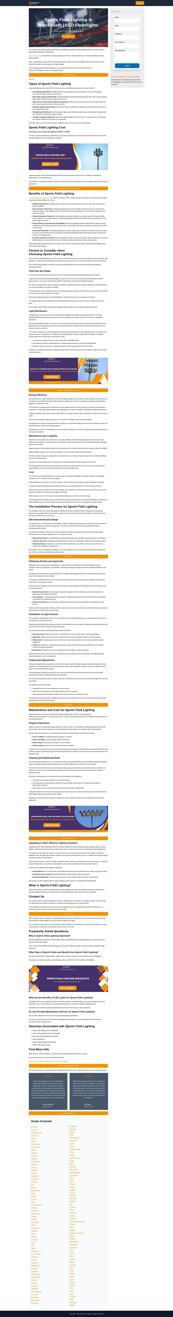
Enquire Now (68, 705)
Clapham (34, 1219)
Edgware (72, 1262)
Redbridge (34, 1271)
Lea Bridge (34, 1239)
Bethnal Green (35, 1190)
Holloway (34, 1280)
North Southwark (36, 1205)
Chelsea (33, 1260)
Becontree (34, 1285)
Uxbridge (72, 1305)
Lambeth (34, 1196)
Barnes (71, 1178)
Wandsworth (35, 1297)
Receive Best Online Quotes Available (68, 188)
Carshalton (72, 1166)
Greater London (36, 1144)
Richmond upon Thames (77, 1221)
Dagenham (72, 1129)
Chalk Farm (34, 1294)
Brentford (72, 1224)
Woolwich (34, 1158)
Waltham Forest (74, 1138)
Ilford (32, 1245)
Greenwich (32, 1061)
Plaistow (33, 1173)
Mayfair (33, 1248)
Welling (33, 1187)
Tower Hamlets (36, 1161)
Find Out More (68, 556)
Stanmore (72, 1282)
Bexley (33, 1242)
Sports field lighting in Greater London (41, 198)
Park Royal (72, 1213)
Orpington (34, 1268)
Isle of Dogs (59, 1061)
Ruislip (71, 1299)
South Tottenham (36, 1291)
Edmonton (72, 1184)
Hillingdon (72, 1296)
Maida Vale (72, 1140)
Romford (72, 1187)
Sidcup (33, 1202)
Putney (71, 1152)
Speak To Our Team (68, 838)
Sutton (71, 1181)
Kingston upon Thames (76, 1233)
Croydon (33, 1283)
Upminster (72, 1207)
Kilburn (71, 1163)
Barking (33, 1225)
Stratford (33, 1199)
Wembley (72, 1239)
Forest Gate (34, 1210)
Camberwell (35, 1176)
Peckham (34, 1153)
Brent (71, 1204)
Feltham (71, 1288)
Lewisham (39, 1061)
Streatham (34, 1231)
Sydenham (34, 1164)
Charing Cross (35, 1228)
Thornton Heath (36, 1254)
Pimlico (33, 1234)
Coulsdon (72, 1201)
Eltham (33, 1150)
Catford (33, 1141)
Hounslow (72, 1259)
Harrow (71, 1270)
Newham (34, 1182)
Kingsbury (72, 1230)
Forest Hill (34, 1156)
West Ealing (73, 1247)
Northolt (71, 1279)
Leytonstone (35, 1251)
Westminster (35, 1222)
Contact (139, 3)
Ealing (71, 1250)
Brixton (33, 1193)
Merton (71, 1135)
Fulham (71, 1143)
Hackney (34, 1216)
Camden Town (35, 1274)
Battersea (34, 1262)
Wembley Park (74, 1241)
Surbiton (72, 1236)
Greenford (72, 1265)
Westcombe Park (49, 1061)
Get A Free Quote (68, 1113)
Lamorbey (34, 1208)
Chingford (72, 1189)
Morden (71, 1161)
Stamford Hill (35, 1265)
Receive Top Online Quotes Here (68, 390)
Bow (32, 1184)
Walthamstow (35, 1300)
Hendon (71, 1210)
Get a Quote (67, 36)
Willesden (72, 1195)
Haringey (72, 1155)
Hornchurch (73, 1198)
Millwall (66, 1061)
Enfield (71, 1227)
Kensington (72, 1126)
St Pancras (34, 1257)
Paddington (34, 1288)
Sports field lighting (35, 55)
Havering (72, 1215)
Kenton (71, 1267)
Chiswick (72, 1192)
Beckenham (35, 1179)
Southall (72, 1273)
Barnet (71, 1256)
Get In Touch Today (68, 75)
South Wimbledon (75, 1149)
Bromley (33, 1167)
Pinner (71, 1293)
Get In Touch (68, 914)
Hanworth (72, 1285)
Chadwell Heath (74, 1158)
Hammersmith (73, 1175)
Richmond (72, 1218)
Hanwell (72, 1253)
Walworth (34, 1170)
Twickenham (73, 1244)
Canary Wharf (35, 1147)
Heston (71, 1276)
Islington (33, 1236)
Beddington (34, 1303)
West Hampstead (74, 1172)
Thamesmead (35, 1213)
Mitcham (72, 1132)
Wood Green (73, 1169)
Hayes (71, 1291)
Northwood (72, 1302)
